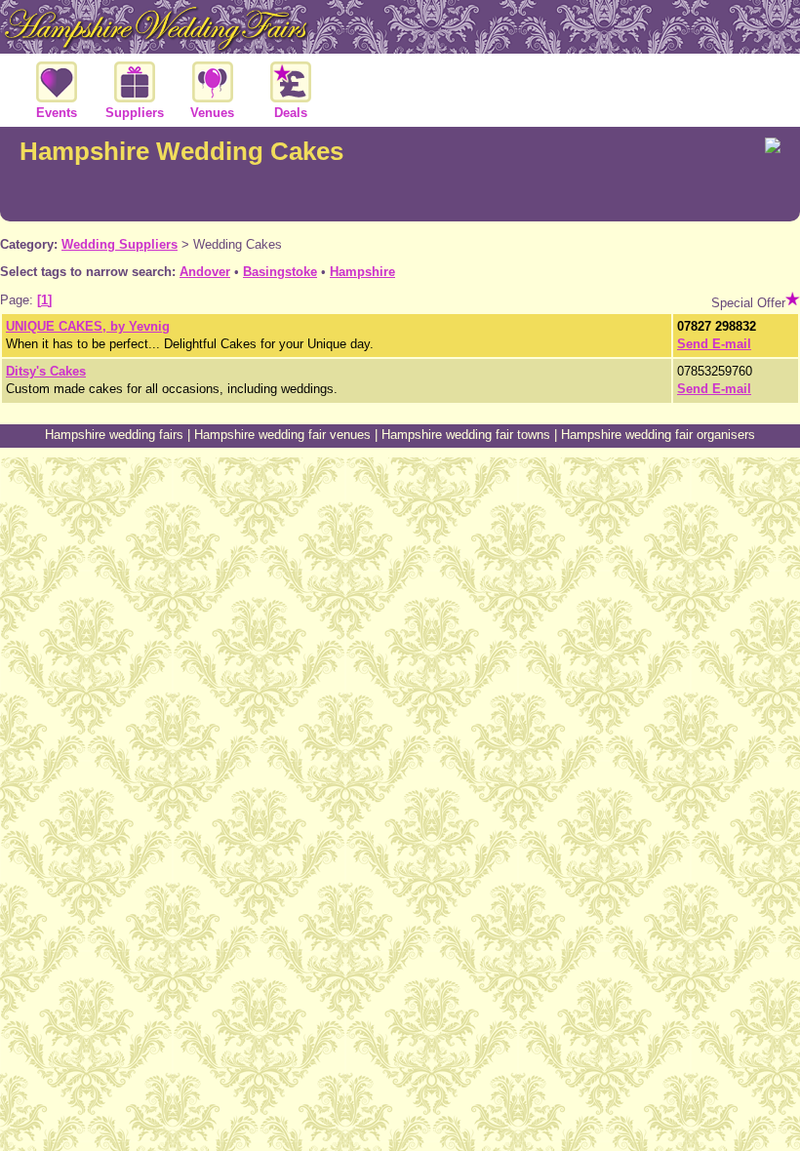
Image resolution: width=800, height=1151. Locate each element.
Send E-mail (714, 344)
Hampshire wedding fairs (114, 434)
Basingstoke (280, 271)
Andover (205, 271)
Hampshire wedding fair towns (465, 434)
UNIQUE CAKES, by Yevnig (88, 326)
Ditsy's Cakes (46, 371)
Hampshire (362, 271)
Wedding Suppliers (119, 244)
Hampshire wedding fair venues (282, 434)
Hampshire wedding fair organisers (658, 434)
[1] (44, 300)
